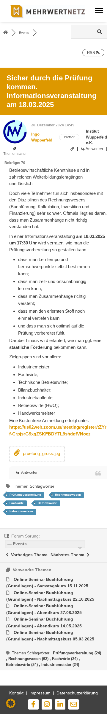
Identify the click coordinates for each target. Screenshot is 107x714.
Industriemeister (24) (60, 664)
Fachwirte (17, 503)
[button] (99, 11)
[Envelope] (73, 704)
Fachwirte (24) (65, 658)
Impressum (40, 693)
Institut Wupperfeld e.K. (96, 137)
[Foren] (5, 32)
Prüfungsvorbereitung (25, 494)
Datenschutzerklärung (77, 693)
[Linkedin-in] (60, 704)
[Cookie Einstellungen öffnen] (10, 707)
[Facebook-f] (33, 704)
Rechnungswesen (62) (29, 658)
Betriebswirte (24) (22, 664)
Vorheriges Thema (28, 554)
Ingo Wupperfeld (41, 137)
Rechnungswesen (68, 494)
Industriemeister (21, 511)
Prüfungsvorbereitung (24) (77, 653)
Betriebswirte (47, 503)
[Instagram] (47, 704)
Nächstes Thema (69, 554)
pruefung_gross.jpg (41, 453)
